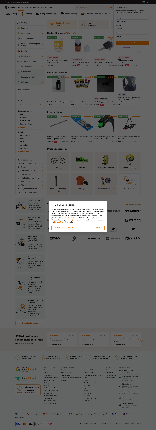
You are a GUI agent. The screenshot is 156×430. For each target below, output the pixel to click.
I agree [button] (99, 228)
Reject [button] (70, 228)
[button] (73, 220)
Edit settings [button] (58, 228)
